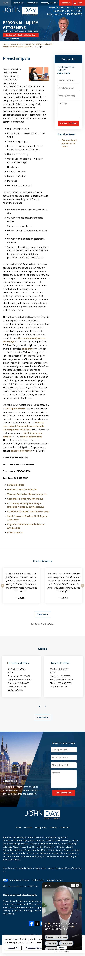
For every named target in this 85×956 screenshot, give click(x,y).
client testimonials (31, 436)
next (82, 587)
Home (5, 3)
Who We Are (18, 3)
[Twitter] (37, 923)
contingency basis (15, 408)
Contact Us (65, 3)
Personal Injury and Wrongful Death (38, 44)
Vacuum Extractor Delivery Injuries (27, 494)
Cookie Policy (38, 880)
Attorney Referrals (49, 3)
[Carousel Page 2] (45, 706)
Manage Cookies (54, 880)
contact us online (21, 450)
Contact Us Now (68, 123)
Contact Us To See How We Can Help (20, 35)
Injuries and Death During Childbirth (17, 46)
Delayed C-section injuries (22, 489)
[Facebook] (31, 923)
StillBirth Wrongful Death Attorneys (28, 511)
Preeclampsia (15, 532)
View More (42, 614)
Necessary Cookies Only (38, 948)
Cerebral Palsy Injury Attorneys (25, 498)
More (80, 3)
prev (2, 587)
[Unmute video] (46, 885)
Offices (42, 649)
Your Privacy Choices (19, 880)
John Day (27, 348)
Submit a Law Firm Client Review (42, 624)
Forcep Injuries (15, 484)
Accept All (13, 948)
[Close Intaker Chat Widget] (77, 885)
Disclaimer (28, 827)
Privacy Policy (41, 827)
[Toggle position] (73, 885)
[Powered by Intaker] (66, 951)
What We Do (32, 3)
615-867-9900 (73, 14)
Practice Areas (15, 44)
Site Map (53, 827)
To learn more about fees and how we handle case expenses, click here (23, 426)
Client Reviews (42, 561)
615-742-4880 (73, 11)
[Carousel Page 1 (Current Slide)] (39, 706)
